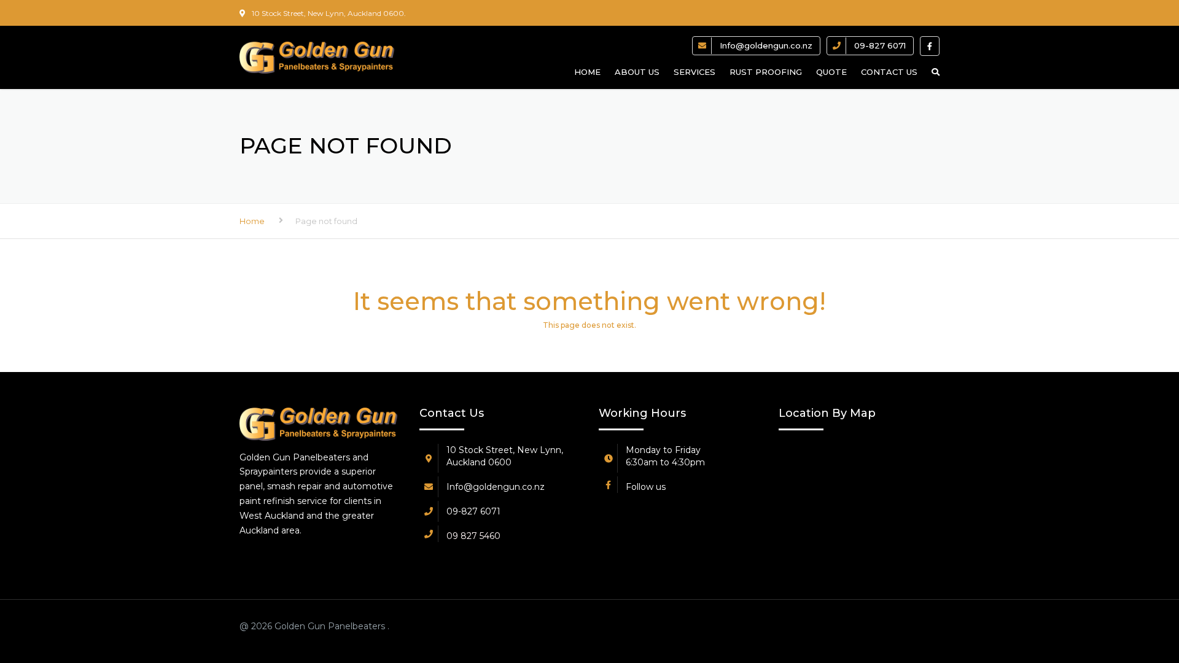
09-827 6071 (880, 45)
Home (587, 72)
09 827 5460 (473, 535)
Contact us (889, 72)
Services (694, 72)
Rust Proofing (766, 72)
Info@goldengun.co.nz (766, 45)
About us (637, 72)
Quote (831, 72)
